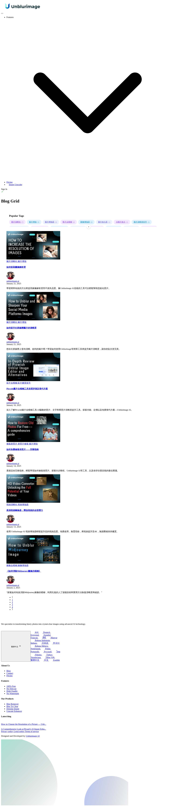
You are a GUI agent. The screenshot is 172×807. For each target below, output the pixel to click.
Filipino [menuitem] (38, 655)
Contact (9, 673)
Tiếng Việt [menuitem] (50, 657)
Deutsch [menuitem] (47, 632)
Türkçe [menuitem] (49, 655)
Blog (8, 671)
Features (10, 17)
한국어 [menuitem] (56, 643)
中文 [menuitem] (46, 660)
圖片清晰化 (17, 222)
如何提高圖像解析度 (16, 267)
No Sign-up (11, 689)
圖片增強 (34, 222)
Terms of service (32, 731)
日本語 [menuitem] (45, 643)
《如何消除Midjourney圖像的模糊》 (23, 571)
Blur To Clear (12, 706)
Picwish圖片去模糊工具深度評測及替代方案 (27, 389)
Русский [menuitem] (47, 652)
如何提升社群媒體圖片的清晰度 (21, 328)
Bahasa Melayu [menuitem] (41, 646)
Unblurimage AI (33, 736)
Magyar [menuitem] (53, 638)
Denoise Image (12, 709)
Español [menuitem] (47, 635)
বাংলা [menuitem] (36, 632)
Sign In (4, 189)
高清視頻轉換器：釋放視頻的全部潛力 (24, 510)
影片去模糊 (69, 222)
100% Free (11, 686)
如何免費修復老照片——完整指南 (22, 449)
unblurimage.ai (12, 281)
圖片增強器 (51, 222)
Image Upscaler (15, 184)
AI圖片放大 (122, 222)
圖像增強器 (86, 222)
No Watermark (12, 693)
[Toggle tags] (89, 227)
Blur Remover (12, 704)
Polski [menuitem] (48, 649)
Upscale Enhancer (14, 711)
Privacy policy (7, 731)
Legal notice (19, 731)
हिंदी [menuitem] (44, 638)
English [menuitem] (56, 660)
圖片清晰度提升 (142, 222)
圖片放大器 (104, 222)
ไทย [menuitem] (58, 652)
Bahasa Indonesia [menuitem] (42, 640)
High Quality (12, 691)
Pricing (9, 182)
